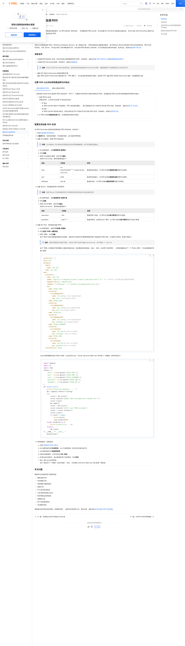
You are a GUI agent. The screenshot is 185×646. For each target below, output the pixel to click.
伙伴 (58, 3)
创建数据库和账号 (117, 59)
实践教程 (51, 14)
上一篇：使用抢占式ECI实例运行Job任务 (51, 516)
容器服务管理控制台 (47, 133)
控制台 (167, 3)
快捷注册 (14, 35)
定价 (46, 3)
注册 (172, 3)
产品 (27, 3)
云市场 (52, 3)
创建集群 (74, 62)
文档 (158, 3)
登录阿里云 (32, 35)
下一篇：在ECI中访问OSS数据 (140, 516)
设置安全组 (114, 111)
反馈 (98, 527)
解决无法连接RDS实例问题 (103, 509)
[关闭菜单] (3, 3)
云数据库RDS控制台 (50, 445)
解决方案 (34, 3)
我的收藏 (149, 26)
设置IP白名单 (132, 106)
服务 (63, 3)
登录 (180, 3)
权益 (41, 3)
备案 (162, 3)
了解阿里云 (70, 3)
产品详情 (138, 26)
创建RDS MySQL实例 (101, 59)
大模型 (22, 3)
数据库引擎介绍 (136, 47)
